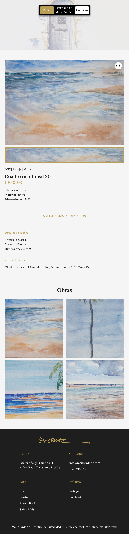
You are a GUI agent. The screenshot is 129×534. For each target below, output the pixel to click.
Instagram (75, 491)
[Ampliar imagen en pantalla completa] (118, 65)
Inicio (23, 491)
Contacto (82, 10)
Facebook (75, 497)
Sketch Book (28, 503)
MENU (46, 10)
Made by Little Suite (104, 527)
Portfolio (25, 497)
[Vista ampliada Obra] (64, 155)
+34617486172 (77, 469)
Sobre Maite (27, 509)
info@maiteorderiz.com (84, 463)
